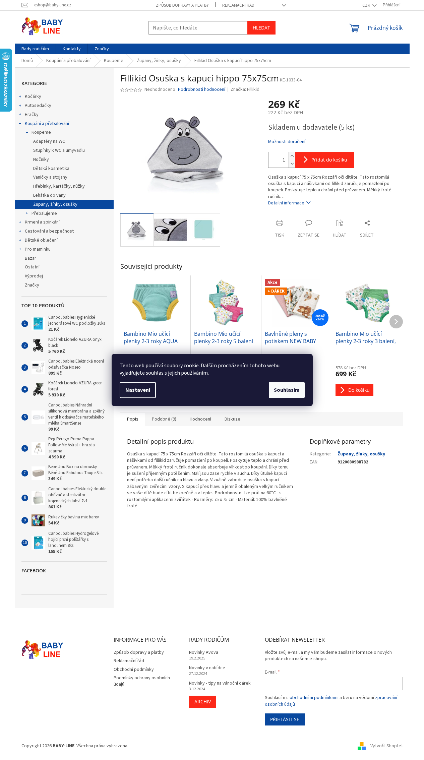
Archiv (202, 701)
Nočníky (41, 159)
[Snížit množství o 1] (292, 164)
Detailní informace (286, 203)
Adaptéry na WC (49, 141)
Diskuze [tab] (232, 419)
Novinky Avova (203, 652)
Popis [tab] (132, 419)
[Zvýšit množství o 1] (292, 156)
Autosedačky (38, 105)
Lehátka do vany (49, 195)
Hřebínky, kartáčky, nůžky (59, 186)
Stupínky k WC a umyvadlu (59, 150)
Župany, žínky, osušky (55, 204)
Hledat (261, 27)
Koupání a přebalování (47, 123)
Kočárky (33, 96)
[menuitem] (35, 49)
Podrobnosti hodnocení (201, 89)
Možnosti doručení (286, 142)
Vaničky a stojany (50, 177)
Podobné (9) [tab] (164, 419)
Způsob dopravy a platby (182, 5)
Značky (32, 285)
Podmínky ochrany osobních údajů (142, 681)
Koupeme (41, 132)
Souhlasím (287, 390)
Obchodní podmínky (134, 669)
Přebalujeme (44, 213)
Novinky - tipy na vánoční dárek (220, 683)
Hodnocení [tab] (200, 419)
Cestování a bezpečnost (49, 231)
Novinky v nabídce (207, 668)
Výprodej (34, 276)
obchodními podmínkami (314, 697)
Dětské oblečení (41, 240)
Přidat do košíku (329, 159)
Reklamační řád (238, 5)
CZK (366, 5)
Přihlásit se (284, 719)
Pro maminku (38, 249)
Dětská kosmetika (51, 168)
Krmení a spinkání (42, 222)
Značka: (245, 89)
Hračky (32, 114)
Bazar (30, 258)
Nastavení (137, 390)
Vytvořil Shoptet (386, 746)
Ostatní (32, 267)
